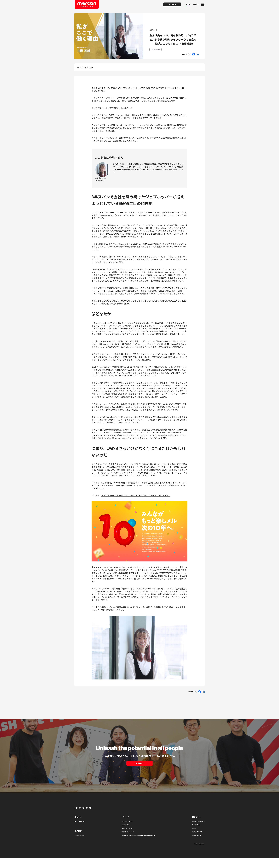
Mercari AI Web (196, 835)
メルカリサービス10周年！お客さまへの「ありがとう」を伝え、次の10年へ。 (135, 495)
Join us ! (139, 763)
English (195, 4)
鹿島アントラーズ (127, 828)
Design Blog (195, 825)
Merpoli (194, 828)
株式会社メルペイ (127, 821)
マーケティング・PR (155, 49)
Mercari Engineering (198, 821)
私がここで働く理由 (175, 97)
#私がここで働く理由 (85, 67)
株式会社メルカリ (80, 821)
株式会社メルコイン (128, 832)
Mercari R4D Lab (197, 832)
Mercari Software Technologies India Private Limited (138, 835)
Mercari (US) (125, 825)
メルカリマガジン (116, 269)
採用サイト (172, 4)
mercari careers (79, 835)
